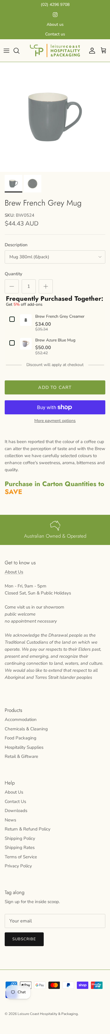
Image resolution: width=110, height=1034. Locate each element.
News (10, 820)
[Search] (19, 50)
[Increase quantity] (46, 286)
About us (55, 24)
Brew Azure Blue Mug (55, 340)
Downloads (16, 810)
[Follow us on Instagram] (55, 14)
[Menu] (6, 50)
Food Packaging (20, 738)
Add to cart (55, 387)
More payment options (55, 420)
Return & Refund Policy (27, 829)
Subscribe (24, 939)
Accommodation (21, 719)
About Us (14, 572)
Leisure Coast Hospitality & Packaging (48, 1013)
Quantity (13, 274)
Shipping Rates (20, 847)
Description (16, 245)
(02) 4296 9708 (55, 4)
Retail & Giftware (21, 756)
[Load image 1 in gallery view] (55, 117)
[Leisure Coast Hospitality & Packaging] (55, 50)
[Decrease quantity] (12, 286)
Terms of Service (21, 857)
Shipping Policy (20, 838)
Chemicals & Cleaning (26, 729)
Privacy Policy (18, 866)
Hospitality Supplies (24, 747)
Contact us (55, 34)
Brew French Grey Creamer (59, 316)
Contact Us (15, 801)
